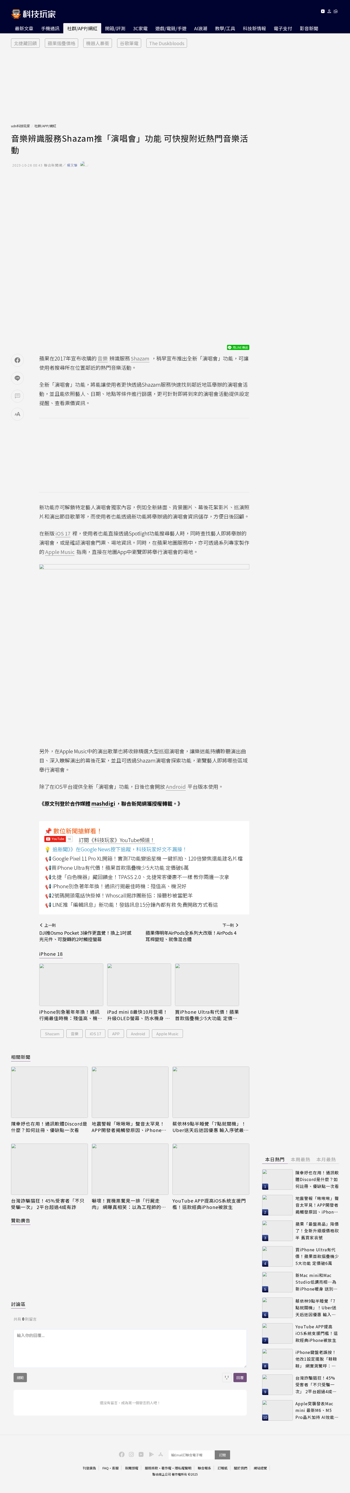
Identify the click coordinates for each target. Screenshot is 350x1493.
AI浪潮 (200, 28)
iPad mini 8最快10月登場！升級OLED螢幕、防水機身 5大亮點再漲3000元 (137, 1015)
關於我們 (240, 1468)
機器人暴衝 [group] (97, 43)
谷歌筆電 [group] (129, 43)
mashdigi (103, 803)
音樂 (74, 1033)
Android (138, 1033)
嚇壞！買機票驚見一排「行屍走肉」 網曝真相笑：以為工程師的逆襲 (129, 1203)
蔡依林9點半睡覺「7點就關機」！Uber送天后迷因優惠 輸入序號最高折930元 (210, 1126)
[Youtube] (323, 12)
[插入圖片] (226, 1377)
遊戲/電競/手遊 (171, 28)
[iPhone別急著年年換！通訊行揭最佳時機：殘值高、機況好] (71, 984)
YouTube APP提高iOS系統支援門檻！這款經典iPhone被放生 (209, 1203)
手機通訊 (50, 28)
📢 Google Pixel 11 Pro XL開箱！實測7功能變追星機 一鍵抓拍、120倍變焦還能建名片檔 (144, 858)
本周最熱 (300, 1159)
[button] (329, 12)
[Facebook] (121, 1454)
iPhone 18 (51, 953)
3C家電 (140, 28)
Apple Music (167, 1033)
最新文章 (24, 28)
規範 (20, 1377)
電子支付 (283, 28)
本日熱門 (275, 1159)
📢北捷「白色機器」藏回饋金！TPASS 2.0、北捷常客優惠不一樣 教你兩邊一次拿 (137, 877)
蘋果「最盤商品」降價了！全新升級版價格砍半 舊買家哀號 (317, 1231)
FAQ (105, 1468)
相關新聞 (20, 1056)
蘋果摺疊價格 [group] (61, 43)
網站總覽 (260, 1468)
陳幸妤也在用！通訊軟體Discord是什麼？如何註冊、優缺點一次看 (49, 1126)
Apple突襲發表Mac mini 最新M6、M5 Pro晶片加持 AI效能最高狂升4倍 (317, 1410)
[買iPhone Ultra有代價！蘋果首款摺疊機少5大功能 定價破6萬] (207, 984)
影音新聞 (309, 28)
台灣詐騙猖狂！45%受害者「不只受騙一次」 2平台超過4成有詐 (48, 1203)
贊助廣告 (20, 1220)
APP (116, 1033)
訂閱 (222, 1454)
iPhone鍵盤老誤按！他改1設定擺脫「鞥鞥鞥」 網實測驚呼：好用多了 (316, 1359)
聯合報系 (204, 1468)
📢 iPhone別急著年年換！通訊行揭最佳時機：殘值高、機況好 (116, 886)
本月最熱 (326, 1159)
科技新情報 (254, 28)
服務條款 (151, 1468)
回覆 (240, 1377)
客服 (115, 1468)
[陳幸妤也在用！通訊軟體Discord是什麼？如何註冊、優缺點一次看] (49, 1092)
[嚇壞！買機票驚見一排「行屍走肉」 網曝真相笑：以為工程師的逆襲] (130, 1169)
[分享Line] (17, 378)
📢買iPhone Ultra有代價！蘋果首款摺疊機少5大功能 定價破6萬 (117, 867)
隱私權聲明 (183, 1468)
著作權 (166, 1468)
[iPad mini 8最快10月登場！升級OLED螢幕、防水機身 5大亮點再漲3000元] (139, 984)
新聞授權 (131, 1468)
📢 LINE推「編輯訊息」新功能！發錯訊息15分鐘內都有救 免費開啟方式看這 (131, 904)
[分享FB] (17, 360)
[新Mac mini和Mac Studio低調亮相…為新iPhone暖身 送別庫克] (277, 1282)
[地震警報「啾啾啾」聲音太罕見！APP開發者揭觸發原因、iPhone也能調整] (130, 1092)
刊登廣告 (89, 1468)
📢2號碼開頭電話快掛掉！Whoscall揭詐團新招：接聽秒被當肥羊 (119, 895)
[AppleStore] (159, 1454)
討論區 (18, 1304)
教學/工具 (225, 28)
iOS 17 (95, 1033)
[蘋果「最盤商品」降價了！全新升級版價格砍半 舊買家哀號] (277, 1231)
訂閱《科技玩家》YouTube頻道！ (117, 840)
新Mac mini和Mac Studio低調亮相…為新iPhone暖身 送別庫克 (316, 1282)
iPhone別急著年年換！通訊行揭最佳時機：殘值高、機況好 (70, 1015)
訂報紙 (223, 1468)
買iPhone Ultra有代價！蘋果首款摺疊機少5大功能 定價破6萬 (207, 1015)
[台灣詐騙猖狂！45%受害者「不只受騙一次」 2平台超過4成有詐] (49, 1169)
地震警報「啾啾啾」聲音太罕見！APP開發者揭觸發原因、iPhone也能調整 (129, 1126)
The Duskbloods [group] (166, 43)
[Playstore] (150, 1454)
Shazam (52, 1033)
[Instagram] (130, 1454)
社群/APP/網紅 (82, 28)
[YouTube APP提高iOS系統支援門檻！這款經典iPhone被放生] (210, 1169)
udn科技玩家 (20, 125)
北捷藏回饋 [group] (25, 43)
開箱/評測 (115, 28)
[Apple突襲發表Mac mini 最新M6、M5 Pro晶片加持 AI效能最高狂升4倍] (277, 1410)
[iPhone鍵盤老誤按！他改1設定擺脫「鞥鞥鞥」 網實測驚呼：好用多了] (277, 1359)
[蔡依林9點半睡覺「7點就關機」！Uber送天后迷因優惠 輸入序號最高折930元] (210, 1092)
